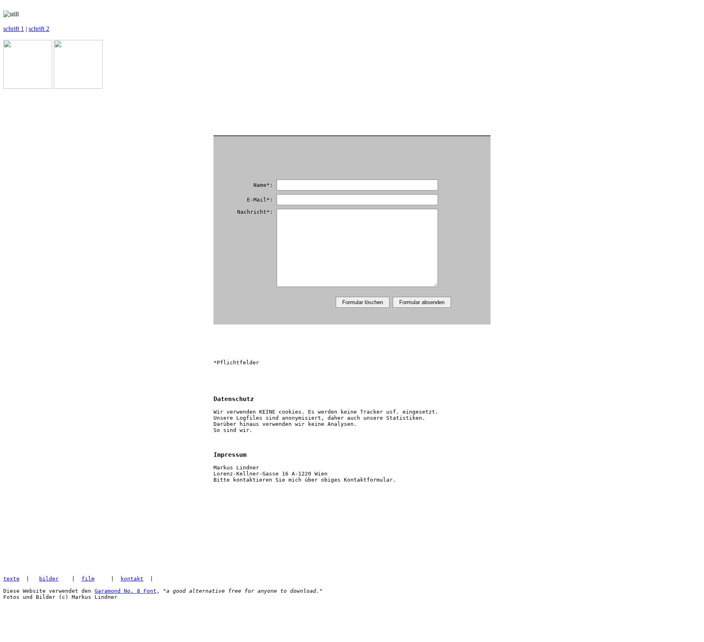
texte (11, 579)
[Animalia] (27, 86)
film (88, 579)
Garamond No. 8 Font (125, 591)
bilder (49, 579)
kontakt (132, 579)
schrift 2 (39, 28)
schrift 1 (13, 28)
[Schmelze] (78, 86)
